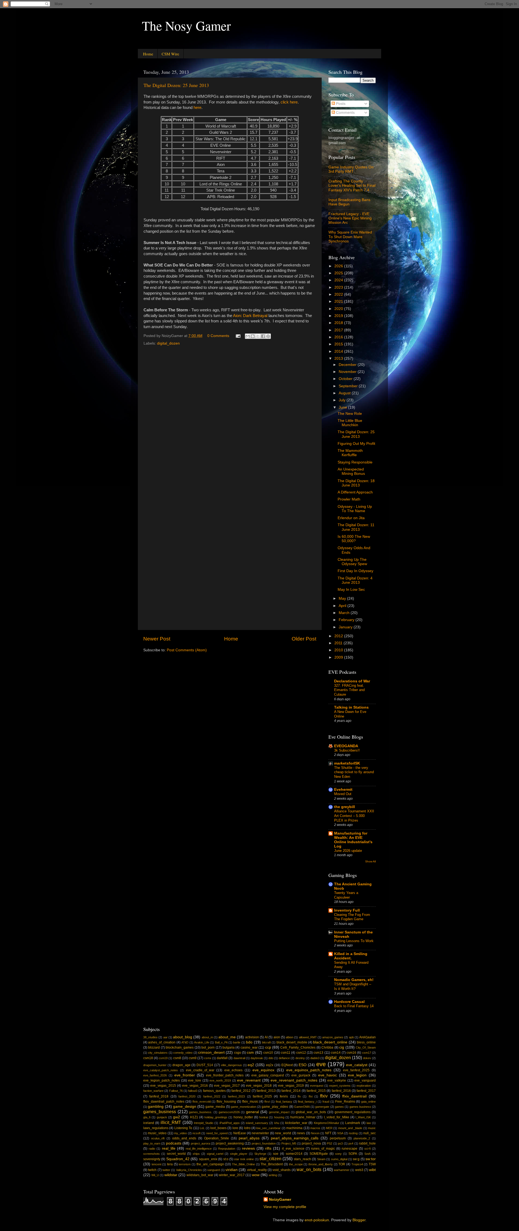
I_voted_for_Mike (336, 1117)
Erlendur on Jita (351, 518)
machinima (294, 1128)
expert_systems (340, 1085)
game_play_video (275, 1107)
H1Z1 (194, 1117)
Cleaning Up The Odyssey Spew (352, 562)
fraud (325, 1101)
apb (351, 1037)
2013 (339, 358)
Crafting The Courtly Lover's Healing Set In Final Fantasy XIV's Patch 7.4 (351, 185)
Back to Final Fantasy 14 (354, 1006)
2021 (339, 301)
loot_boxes (218, 1128)
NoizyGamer (280, 1199)
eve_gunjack (300, 1075)
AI (266, 1037)
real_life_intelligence (199, 1148)
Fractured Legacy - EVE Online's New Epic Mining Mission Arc (350, 218)
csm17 (366, 1052)
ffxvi (267, 1101)
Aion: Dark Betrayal (250, 315)
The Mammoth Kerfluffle (350, 453)
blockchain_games (180, 1047)
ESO (303, 1065)
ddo (270, 1058)
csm (250, 1052)
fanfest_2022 (211, 1096)
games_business (159, 1111)
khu (276, 1123)
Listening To (183, 1128)
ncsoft (196, 1133)
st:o (225, 1159)
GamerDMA (302, 1106)
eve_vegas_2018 (259, 1085)
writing (273, 1175)
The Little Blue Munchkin (350, 423)
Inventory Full (347, 910)
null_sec (369, 1133)
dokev (367, 1058)
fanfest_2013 (266, 1091)
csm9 (193, 1058)
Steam (321, 1159)
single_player (238, 1153)
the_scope (296, 1164)
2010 (339, 650)
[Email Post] (238, 336)
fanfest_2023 (236, 1096)
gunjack (162, 1117)
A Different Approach (355, 492)
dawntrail (239, 1058)
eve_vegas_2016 (195, 1085)
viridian (231, 1170)
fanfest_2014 (291, 1091)
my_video (180, 1133)
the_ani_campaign (210, 1164)
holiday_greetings (215, 1117)
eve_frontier (184, 1075)
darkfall (222, 1058)
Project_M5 (288, 1143)
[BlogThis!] (252, 336)
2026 (339, 266)
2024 (339, 280)
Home (148, 53)
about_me (227, 1037)
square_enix (208, 1159)
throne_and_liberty (320, 1164)
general (252, 1112)
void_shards (281, 1170)
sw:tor (370, 1159)
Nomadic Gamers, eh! (354, 980)
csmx (207, 1058)
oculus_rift (158, 1138)
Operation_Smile (216, 1138)
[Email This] (247, 336)
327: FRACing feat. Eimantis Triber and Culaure (349, 689)
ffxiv (324, 1095)
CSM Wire (170, 53)
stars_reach (302, 1159)
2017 (339, 330)
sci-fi (367, 1148)
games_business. (200, 1112)
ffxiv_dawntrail (354, 1096)
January (346, 627)
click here (289, 102)
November (348, 372)
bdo (249, 1042)
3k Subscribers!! (347, 750)
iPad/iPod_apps (229, 1123)
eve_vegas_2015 (163, 1085)
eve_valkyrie (336, 1080)
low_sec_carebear (268, 1128)
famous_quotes (214, 1091)
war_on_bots (309, 1169)
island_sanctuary (257, 1123)
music (372, 1128)
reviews (248, 1148)
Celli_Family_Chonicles (297, 1047)
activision (252, 1037)
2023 (339, 287)
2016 (339, 337)
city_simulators (158, 1052)
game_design (184, 1107)
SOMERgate (319, 1154)
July (343, 400)
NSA (340, 1133)
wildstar (170, 1175)
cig (341, 1047)
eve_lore (194, 1080)
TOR (341, 1164)
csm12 (301, 1053)
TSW (372, 1164)
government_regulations (353, 1112)
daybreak (257, 1058)
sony (338, 1153)
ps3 (340, 1143)
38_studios (150, 1037)
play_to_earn (151, 1143)
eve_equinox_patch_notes (308, 1070)
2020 (339, 309)
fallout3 (192, 1090)
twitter (166, 1170)
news (301, 1133)
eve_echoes (233, 1070)
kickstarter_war (296, 1123)
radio (152, 1148)
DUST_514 (205, 1065)
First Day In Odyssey (355, 571)
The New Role (350, 414)
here (197, 107)
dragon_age (181, 1065)
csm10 (268, 1053)
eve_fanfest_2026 (155, 1075)
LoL (202, 1128)
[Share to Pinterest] (268, 336)
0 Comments (218, 336)
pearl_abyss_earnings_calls (294, 1138)
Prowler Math (349, 499)
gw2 (176, 1117)
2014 (339, 351)
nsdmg (353, 1133)
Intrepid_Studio (203, 1123)
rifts (268, 1148)
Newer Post (156, 639)
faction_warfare (153, 1090)
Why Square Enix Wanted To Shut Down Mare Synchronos (350, 236)
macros (315, 1128)
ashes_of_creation (161, 1042)
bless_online (366, 1042)
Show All (370, 861)
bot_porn (208, 1047)
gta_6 (147, 1117)
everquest (316, 1085)
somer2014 (294, 1154)
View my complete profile (285, 1207)
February (347, 620)
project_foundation (264, 1143)
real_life (168, 1148)
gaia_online (368, 1101)
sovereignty (151, 1159)
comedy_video (182, 1052)
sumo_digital (339, 1159)
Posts (340, 104)
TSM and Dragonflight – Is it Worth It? (352, 986)
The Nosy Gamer (186, 25)
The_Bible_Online (243, 1164)
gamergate (322, 1106)
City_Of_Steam (366, 1047)
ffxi (310, 1096)
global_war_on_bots (311, 1112)
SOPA (352, 1154)
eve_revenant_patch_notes (294, 1080)
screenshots (151, 1153)
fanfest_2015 (316, 1091)
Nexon (315, 1133)
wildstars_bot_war (200, 1175)
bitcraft (266, 1042)
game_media (215, 1107)
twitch (152, 1170)
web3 (359, 1170)
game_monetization (243, 1106)
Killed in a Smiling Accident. (350, 956)
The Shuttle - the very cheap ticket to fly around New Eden (354, 772)
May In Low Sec (351, 590)
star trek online (244, 1159)
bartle (236, 1042)
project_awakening (230, 1143)
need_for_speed (217, 1133)
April (343, 606)
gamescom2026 (229, 1112)
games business (360, 1106)
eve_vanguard (365, 1080)
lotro (247, 1128)
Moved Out (342, 794)
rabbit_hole (367, 1143)
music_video (157, 1133)
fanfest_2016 (341, 1091)
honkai (263, 1117)
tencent (156, 1164)
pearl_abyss (249, 1138)
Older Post (304, 639)
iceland (148, 1123)
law (369, 1123)
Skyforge (260, 1153)
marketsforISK (347, 763)
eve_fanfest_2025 (356, 1070)
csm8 (177, 1058)
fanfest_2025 (262, 1096)
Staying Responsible (355, 462)
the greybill (344, 807)
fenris (284, 1096)
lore (235, 1128)
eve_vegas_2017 (227, 1085)
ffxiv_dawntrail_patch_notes (163, 1101)
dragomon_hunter (155, 1065)
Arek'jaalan (367, 1037)
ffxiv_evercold (201, 1101)
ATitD (184, 1042)
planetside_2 (362, 1138)
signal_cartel (215, 1153)
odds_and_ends (184, 1138)
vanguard (213, 1170)
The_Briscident (272, 1164)
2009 (339, 657)
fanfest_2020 (186, 1096)
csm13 (318, 1053)
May (343, 598)
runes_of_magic (323, 1148)
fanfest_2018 (158, 1096)
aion (277, 1037)
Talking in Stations (351, 707)
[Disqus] (230, 416)
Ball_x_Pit (221, 1042)
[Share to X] (258, 336)
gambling (156, 1107)
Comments (345, 113)
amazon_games (332, 1037)
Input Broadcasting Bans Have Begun (349, 202)
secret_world (176, 1154)
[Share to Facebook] (263, 336)
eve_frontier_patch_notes (225, 1075)
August (345, 393)
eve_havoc (327, 1075)
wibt (372, 1170)
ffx (299, 1096)
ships (196, 1153)
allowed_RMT (308, 1037)
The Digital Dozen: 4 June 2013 (355, 580)
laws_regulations (155, 1128)
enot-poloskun (317, 1220)
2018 (339, 323)
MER (329, 1128)
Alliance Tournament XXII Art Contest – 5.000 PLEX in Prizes (354, 815)
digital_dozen (168, 343)
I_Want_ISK (363, 1117)
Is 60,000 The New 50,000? (354, 539)
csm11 (285, 1053)
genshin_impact (279, 1112)
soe (275, 1154)
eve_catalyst (356, 1065)
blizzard (154, 1047)
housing (279, 1117)
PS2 (329, 1143)
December (348, 365)
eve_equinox (263, 1070)
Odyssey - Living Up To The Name (355, 509)
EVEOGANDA (346, 746)
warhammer (342, 1170)
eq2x (269, 1065)
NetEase (239, 1133)
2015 (339, 344)
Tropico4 (357, 1164)
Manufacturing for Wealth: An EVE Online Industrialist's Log (353, 839)
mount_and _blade (350, 1128)
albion (289, 1037)
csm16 (351, 1053)
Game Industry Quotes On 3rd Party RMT (351, 169)
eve (321, 1064)
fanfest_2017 (366, 1091)
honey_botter (243, 1117)
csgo (237, 1053)
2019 (339, 316)
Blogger (358, 1220)
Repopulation (226, 1148)
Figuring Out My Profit (356, 444)
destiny (300, 1058)
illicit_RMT (171, 1122)
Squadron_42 (177, 1159)
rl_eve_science (293, 1148)
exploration (364, 1085)
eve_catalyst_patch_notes (160, 1070)
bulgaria (228, 1047)
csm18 (148, 1058)
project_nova (311, 1143)
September (349, 386)
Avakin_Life (201, 1042)
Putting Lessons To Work (354, 941)
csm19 (163, 1058)
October (346, 379)
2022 (339, 294)
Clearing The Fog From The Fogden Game (352, 917)
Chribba (327, 1047)
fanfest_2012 (241, 1091)
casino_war (249, 1047)
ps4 (350, 1143)
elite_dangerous (231, 1065)
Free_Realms (345, 1101)
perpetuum (338, 1138)
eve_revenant (249, 1080)
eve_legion (357, 1075)
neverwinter (260, 1133)
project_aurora (200, 1143)
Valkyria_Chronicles (189, 1170)
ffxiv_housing (226, 1101)
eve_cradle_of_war (200, 1070)
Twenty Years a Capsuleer (346, 895)
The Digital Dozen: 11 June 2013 (356, 527)
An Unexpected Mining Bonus (351, 471)
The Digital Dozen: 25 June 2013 (176, 85)
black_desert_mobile (292, 1042)
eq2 (251, 1065)
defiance (284, 1058)
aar (165, 1037)
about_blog (182, 1037)
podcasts (173, 1143)
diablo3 (315, 1058)
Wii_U (155, 1175)
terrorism (185, 1164)
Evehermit (343, 790)
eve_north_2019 (220, 1080)
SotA (367, 1153)
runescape (349, 1148)
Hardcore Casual (349, 1002)
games (339, 1106)
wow (256, 1175)
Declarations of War (352, 681)
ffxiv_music (250, 1101)
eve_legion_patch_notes (161, 1080)
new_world (283, 1133)
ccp (268, 1047)
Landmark (352, 1123)
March (345, 613)
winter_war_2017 (232, 1175)
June (343, 407)
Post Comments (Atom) (187, 650)
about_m (207, 1037)
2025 (339, 273)
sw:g (356, 1159)
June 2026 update (348, 851)
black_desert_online (330, 1042)
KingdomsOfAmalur (326, 1123)
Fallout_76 (176, 1090)
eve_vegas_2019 (291, 1085)
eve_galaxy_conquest (267, 1075)
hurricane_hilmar (302, 1117)
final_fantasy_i (307, 1101)
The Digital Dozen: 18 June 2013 (356, 483)
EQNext (287, 1065)
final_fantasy (284, 1101)
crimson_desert (211, 1052)
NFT (328, 1133)
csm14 (336, 1053)
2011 (339, 643)
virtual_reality (257, 1170)
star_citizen (270, 1158)
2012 (339, 636)
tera (170, 1164)
